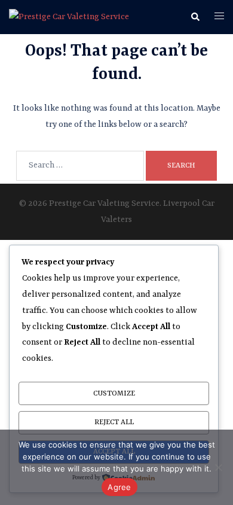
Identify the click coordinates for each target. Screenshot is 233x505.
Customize (114, 394)
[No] (218, 467)
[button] (195, 17)
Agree (119, 487)
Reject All (114, 422)
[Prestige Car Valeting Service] (69, 17)
